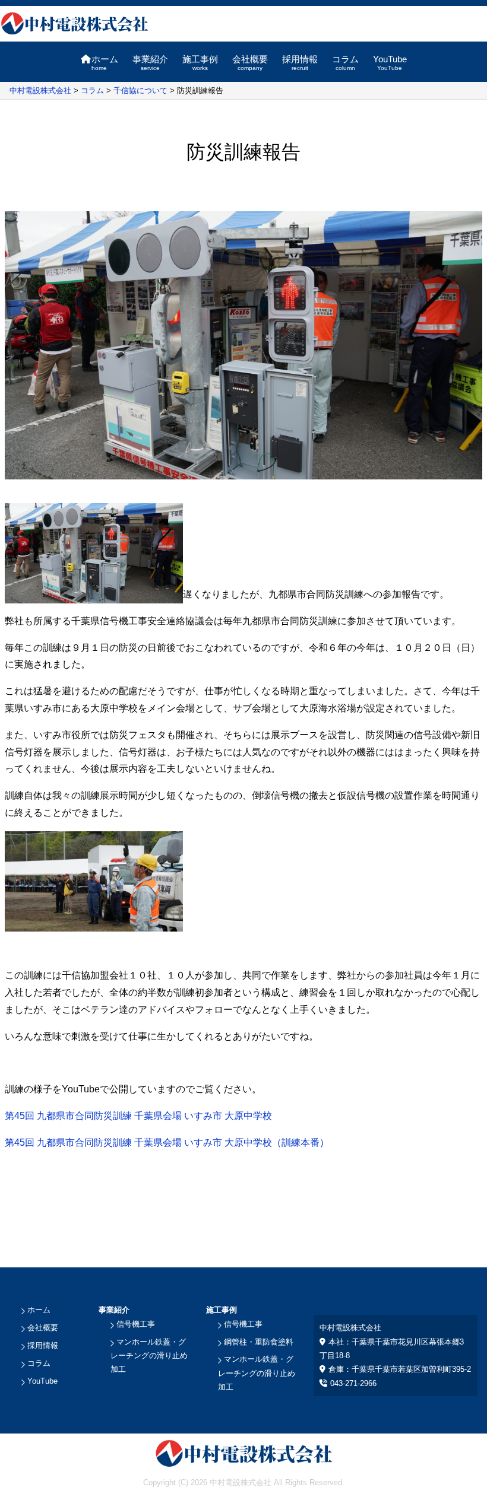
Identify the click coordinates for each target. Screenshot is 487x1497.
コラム (345, 63)
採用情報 (300, 63)
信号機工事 (135, 1324)
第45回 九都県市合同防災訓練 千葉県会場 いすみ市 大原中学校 (138, 1116)
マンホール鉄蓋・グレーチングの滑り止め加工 (149, 1355)
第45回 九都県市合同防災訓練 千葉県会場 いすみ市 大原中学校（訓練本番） (167, 1142)
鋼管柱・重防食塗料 (258, 1341)
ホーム (104, 63)
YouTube (390, 63)
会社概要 (250, 63)
